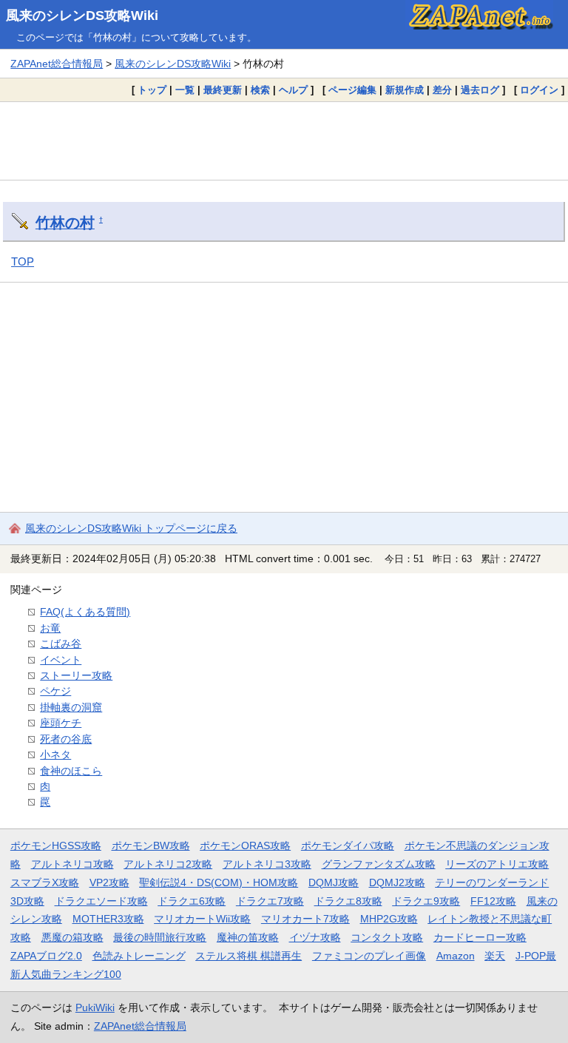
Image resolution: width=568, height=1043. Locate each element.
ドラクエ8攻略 (348, 901)
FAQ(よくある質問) (85, 612)
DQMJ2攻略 (397, 882)
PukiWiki (95, 1007)
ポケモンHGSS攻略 (55, 845)
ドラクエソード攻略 (101, 901)
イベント (60, 660)
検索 (260, 89)
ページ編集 (352, 89)
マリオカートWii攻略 (202, 919)
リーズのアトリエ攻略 (497, 864)
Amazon (455, 956)
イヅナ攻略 (315, 937)
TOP (22, 261)
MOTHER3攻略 (108, 919)
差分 (442, 89)
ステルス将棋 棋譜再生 (248, 956)
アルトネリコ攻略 (72, 864)
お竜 (50, 628)
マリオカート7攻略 (305, 919)
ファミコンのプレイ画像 (369, 956)
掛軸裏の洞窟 (71, 707)
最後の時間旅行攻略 (159, 937)
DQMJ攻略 (333, 882)
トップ (152, 89)
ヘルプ (293, 89)
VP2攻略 (109, 882)
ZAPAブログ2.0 (46, 956)
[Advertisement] (284, 140)
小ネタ (55, 754)
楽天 (494, 956)
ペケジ (55, 691)
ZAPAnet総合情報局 (56, 64)
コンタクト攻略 (387, 937)
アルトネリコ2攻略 (168, 864)
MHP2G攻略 (389, 919)
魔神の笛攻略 (248, 937)
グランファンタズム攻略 (379, 864)
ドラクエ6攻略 (192, 901)
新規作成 (404, 89)
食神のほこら (71, 771)
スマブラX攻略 (44, 882)
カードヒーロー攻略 (480, 937)
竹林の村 (65, 223)
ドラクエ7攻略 (270, 901)
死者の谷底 (66, 739)
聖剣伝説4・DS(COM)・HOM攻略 (218, 882)
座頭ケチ (60, 723)
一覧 (185, 89)
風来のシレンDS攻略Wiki (82, 15)
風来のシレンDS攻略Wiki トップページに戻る (131, 528)
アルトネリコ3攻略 (267, 864)
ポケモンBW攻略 (151, 845)
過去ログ (480, 89)
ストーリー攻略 (76, 675)
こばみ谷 (60, 643)
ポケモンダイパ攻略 (347, 845)
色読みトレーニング (139, 956)
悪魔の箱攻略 (72, 937)
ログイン (539, 89)
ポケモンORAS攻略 (245, 845)
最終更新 (222, 89)
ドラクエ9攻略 (426, 901)
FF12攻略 (493, 901)
